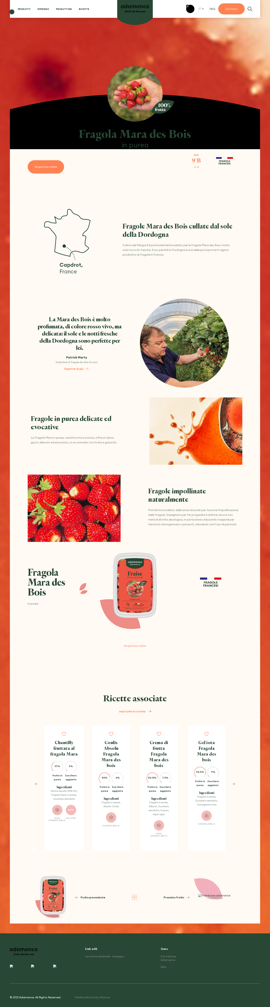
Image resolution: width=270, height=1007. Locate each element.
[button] (37, 784)
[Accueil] (135, 8)
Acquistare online (46, 166)
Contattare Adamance (168, 958)
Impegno (43, 9)
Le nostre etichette (97, 956)
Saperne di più (73, 368)
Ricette (84, 9)
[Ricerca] (250, 9)
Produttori (64, 9)
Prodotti (24, 9)
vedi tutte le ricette (132, 711)
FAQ (212, 9)
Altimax (105, 997)
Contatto (231, 8)
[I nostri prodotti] (134, 897)
